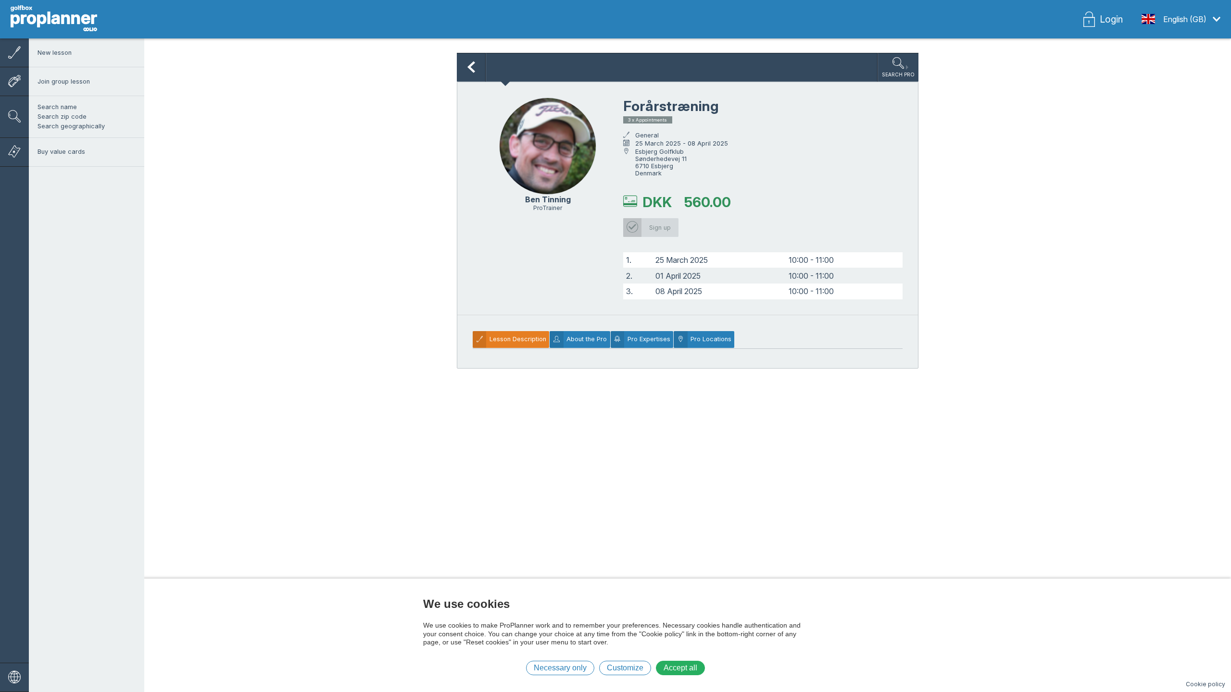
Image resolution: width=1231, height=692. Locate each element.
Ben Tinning (548, 199)
